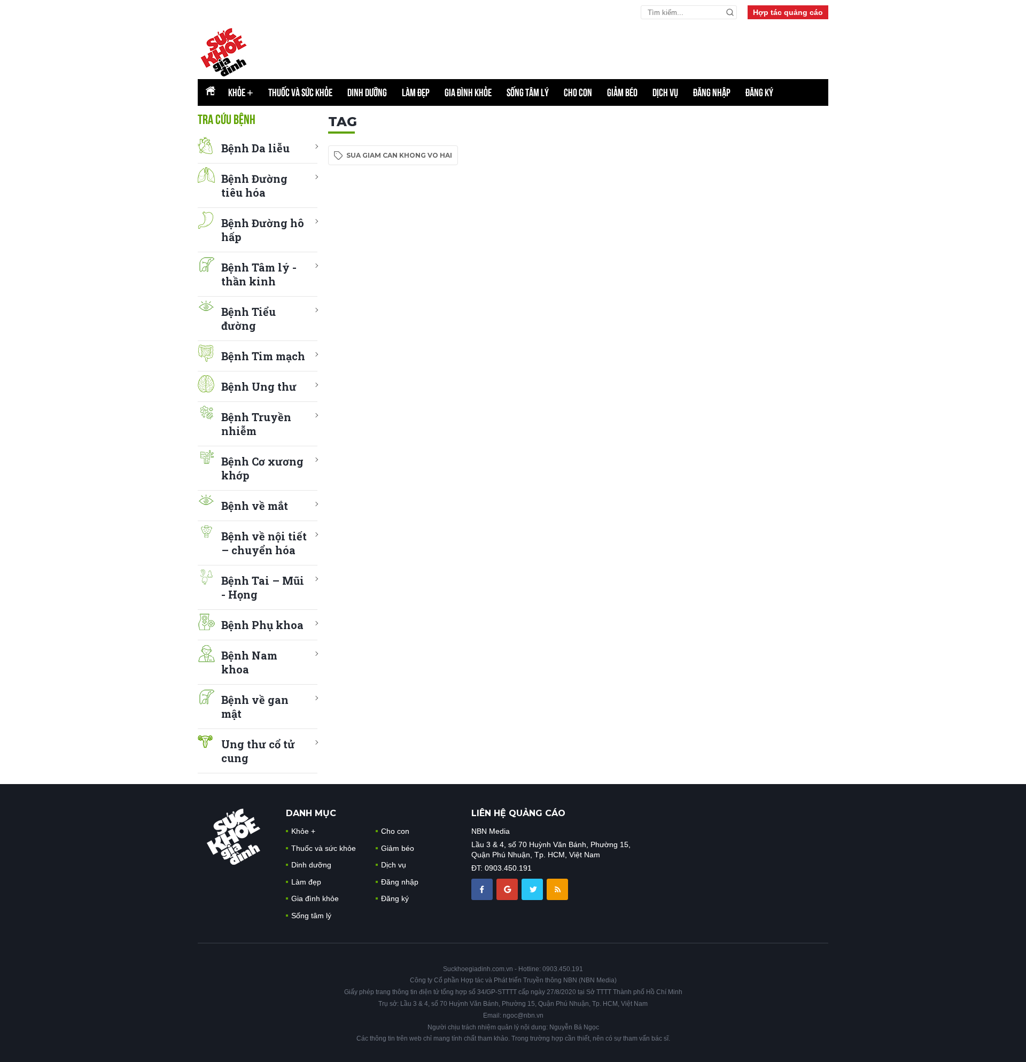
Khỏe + (303, 831)
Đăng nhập (711, 92)
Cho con (578, 92)
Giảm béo (622, 92)
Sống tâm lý (528, 92)
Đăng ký (759, 92)
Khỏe (240, 92)
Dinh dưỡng (367, 92)
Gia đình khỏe (468, 92)
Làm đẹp (416, 92)
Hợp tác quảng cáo (788, 12)
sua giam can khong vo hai (399, 155)
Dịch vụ (665, 92)
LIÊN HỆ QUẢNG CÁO (518, 813)
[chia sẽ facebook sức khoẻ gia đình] (483, 889)
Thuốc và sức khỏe (300, 92)
